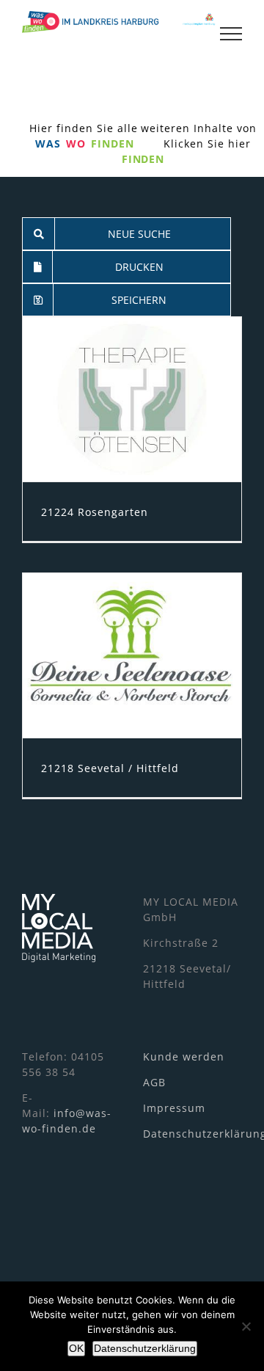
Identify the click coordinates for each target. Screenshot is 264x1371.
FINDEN (143, 159)
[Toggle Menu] (231, 33)
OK (76, 1348)
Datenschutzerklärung (145, 1348)
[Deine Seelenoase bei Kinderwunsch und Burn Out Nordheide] (132, 655)
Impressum (174, 1108)
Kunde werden (183, 1056)
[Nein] (245, 1326)
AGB (154, 1082)
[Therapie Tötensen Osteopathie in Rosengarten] (132, 399)
